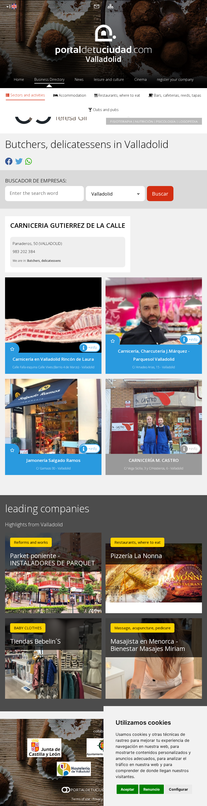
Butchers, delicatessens (44, 261)
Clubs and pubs (105, 109)
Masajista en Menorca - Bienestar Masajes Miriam (148, 645)
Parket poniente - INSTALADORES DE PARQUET (52, 559)
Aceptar (127, 789)
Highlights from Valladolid (34, 525)
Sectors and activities (27, 95)
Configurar (178, 789)
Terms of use (80, 799)
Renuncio (151, 789)
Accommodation (72, 95)
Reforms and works (31, 542)
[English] (11, 7)
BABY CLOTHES (28, 627)
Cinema (140, 79)
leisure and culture (109, 79)
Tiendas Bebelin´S (35, 641)
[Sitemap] (110, 6)
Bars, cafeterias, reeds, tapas (177, 95)
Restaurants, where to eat (118, 95)
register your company (175, 79)
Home (19, 79)
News (79, 79)
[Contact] (96, 6)
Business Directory (49, 79)
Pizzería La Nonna (136, 555)
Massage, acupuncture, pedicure (142, 627)
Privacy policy (102, 799)
